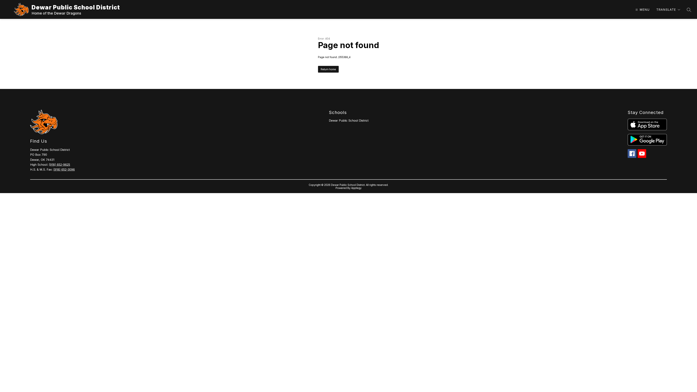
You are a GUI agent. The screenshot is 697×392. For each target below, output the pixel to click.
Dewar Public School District (348, 120)
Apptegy (356, 187)
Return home (328, 69)
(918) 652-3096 (64, 169)
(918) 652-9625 (59, 164)
